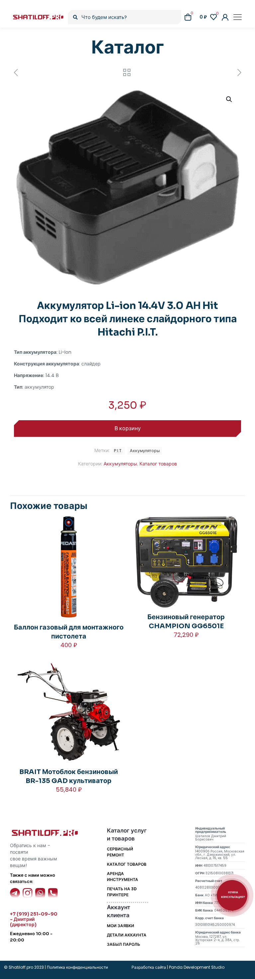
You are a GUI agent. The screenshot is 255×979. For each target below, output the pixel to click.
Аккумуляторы (120, 463)
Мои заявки (120, 926)
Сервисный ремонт (120, 852)
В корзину (128, 428)
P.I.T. (118, 450)
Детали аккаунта (126, 935)
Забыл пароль (123, 944)
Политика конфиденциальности (77, 967)
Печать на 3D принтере (122, 892)
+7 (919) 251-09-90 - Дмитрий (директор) (33, 919)
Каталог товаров (158, 463)
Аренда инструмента (122, 876)
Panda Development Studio (196, 967)
